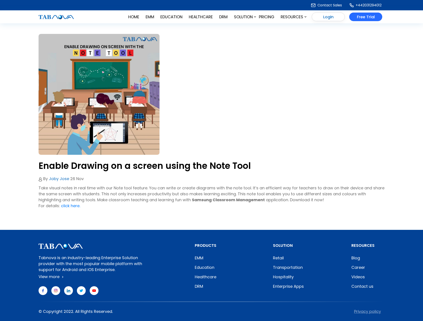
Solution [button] (243, 17)
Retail (278, 258)
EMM (199, 258)
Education (171, 17)
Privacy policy (367, 311)
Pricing (266, 17)
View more (50, 276)
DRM (223, 17)
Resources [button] (292, 17)
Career (358, 267)
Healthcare (201, 17)
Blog (355, 258)
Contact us (362, 286)
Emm (150, 17)
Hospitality (283, 277)
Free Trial (366, 17)
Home (133, 17)
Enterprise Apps (288, 286)
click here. (70, 205)
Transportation (288, 267)
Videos (358, 277)
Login (328, 17)
